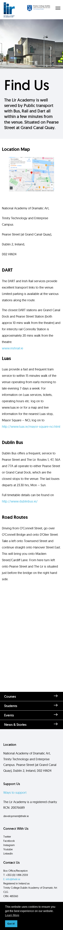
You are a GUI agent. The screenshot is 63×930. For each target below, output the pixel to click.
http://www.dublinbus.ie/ (20, 501)
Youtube (8, 849)
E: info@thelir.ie (11, 879)
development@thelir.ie (16, 816)
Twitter (7, 836)
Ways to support (14, 792)
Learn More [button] (12, 915)
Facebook (9, 840)
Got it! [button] (11, 923)
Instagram (9, 845)
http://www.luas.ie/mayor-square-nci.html (31, 427)
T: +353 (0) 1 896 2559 (15, 875)
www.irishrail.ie (12, 348)
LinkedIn (8, 853)
